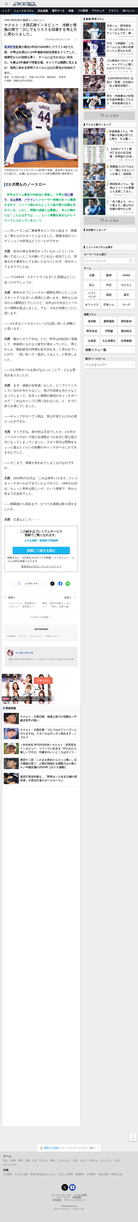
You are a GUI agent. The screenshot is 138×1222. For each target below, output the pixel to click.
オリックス (92, 304)
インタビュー (37, 636)
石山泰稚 (15, 199)
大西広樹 (12, 636)
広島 (92, 275)
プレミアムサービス (61, 1195)
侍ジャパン (129, 10)
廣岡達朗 (109, 321)
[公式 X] (64, 1187)
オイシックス (9, 1164)
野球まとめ (116, 1174)
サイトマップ (63, 1197)
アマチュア (98, 10)
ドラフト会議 (21, 1174)
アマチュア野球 (65, 1174)
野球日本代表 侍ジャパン (42, 1174)
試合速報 (43, 10)
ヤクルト (23, 636)
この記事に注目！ (31, 583)
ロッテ (126, 304)
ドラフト (114, 10)
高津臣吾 (10, 47)
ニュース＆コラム (24, 10)
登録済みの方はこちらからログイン (41, 566)
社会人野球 (103, 1174)
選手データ (58, 10)
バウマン (30, 199)
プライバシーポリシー (75, 1200)
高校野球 (79, 1174)
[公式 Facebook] (72, 1187)
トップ (6, 10)
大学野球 (91, 1174)
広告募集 (56, 1200)
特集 (71, 10)
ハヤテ (117, 1160)
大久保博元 (109, 340)
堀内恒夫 (126, 330)
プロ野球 (83, 10)
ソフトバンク (92, 294)
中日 (109, 284)
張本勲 (92, 321)
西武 (109, 294)
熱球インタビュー (53, 636)
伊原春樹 (126, 340)
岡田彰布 (126, 321)
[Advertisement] (41, 954)
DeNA (126, 275)
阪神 (109, 275)
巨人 (92, 284)
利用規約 (77, 1197)
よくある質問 (80, 1195)
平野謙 (109, 330)
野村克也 (92, 330)
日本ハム (109, 304)
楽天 (126, 294)
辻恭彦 (92, 340)
